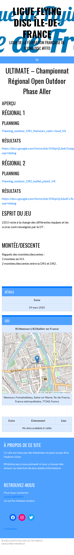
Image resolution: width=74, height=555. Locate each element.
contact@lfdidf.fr (14, 496)
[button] (37, 359)
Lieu (63, 420)
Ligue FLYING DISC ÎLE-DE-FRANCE (37, 22)
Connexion (10, 528)
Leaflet (42, 392)
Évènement (38, 420)
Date (11, 420)
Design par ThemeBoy (13, 543)
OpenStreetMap (58, 392)
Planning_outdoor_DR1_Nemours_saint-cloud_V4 (34, 131)
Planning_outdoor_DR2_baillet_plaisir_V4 (28, 181)
